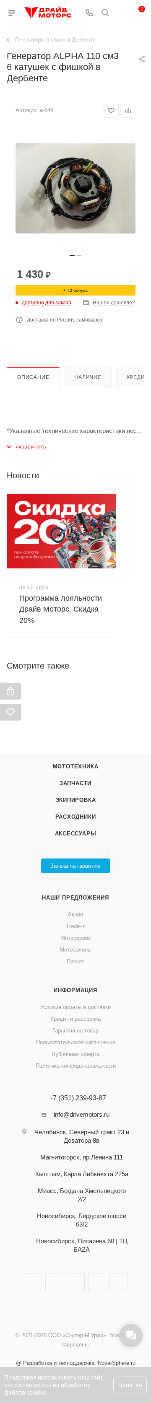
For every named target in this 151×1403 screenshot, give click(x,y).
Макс (118, 1282)
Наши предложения (75, 898)
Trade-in (76, 926)
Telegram (54, 1282)
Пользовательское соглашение (75, 1042)
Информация (75, 990)
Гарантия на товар (75, 1030)
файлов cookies (25, 1392)
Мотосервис (75, 938)
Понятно (130, 1385)
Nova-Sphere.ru (116, 1363)
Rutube (76, 1282)
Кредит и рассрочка (75, 1019)
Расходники (75, 817)
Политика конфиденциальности (76, 1066)
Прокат (75, 961)
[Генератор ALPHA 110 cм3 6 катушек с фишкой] (75, 188)
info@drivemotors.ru (81, 1114)
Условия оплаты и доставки (75, 1007)
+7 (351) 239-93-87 (77, 1098)
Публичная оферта (75, 1054)
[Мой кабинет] (121, 13)
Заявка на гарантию (75, 866)
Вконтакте (33, 1282)
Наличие (88, 377)
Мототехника (76, 766)
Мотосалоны (75, 950)
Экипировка (75, 800)
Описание (33, 377)
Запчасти (75, 783)
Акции (75, 914)
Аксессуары (75, 833)
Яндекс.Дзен (97, 1282)
